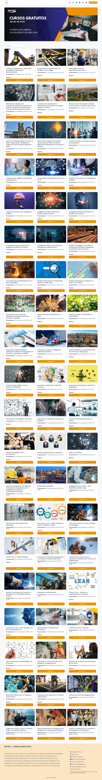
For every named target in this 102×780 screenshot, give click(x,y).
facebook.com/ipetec (77, 756)
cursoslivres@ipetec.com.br (79, 766)
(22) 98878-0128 (76, 769)
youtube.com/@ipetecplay (78, 764)
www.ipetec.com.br (77, 752)
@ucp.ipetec (75, 754)
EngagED (54, 777)
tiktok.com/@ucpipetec (78, 761)
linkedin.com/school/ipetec (78, 759)
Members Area (93, 2)
